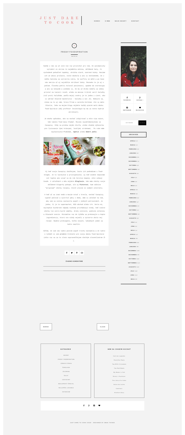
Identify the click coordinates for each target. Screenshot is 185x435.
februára (133, 149)
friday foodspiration (66, 359)
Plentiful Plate (119, 360)
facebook (127, 100)
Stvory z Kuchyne (119, 376)
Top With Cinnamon (119, 364)
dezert (66, 355)
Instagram (127, 110)
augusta (132, 173)
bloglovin (140, 110)
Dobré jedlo (91, 132)
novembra (133, 161)
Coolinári (119, 388)
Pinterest (84, 185)
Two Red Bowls (119, 368)
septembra (132, 169)
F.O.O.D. (67, 132)
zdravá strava (66, 363)
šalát (66, 375)
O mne (107, 21)
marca (132, 145)
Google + (140, 100)
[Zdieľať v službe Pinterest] (77, 253)
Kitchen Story (119, 392)
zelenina (66, 371)
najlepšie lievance (66, 387)
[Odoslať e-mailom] (82, 253)
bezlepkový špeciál (66, 383)
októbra (132, 165)
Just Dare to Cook (78, 422)
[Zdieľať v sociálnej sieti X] (72, 253)
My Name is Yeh (119, 372)
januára (132, 153)
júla (133, 177)
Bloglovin (79, 181)
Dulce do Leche (119, 384)
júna (133, 181)
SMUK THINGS (109, 422)
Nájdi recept (121, 21)
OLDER (102, 326)
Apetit (76, 132)
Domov (97, 21)
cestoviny (66, 379)
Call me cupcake (119, 356)
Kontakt (135, 21)
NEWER (46, 326)
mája (133, 185)
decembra (133, 157)
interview (66, 391)
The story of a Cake (119, 380)
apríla (132, 141)
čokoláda (66, 367)
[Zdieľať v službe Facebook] (67, 253)
